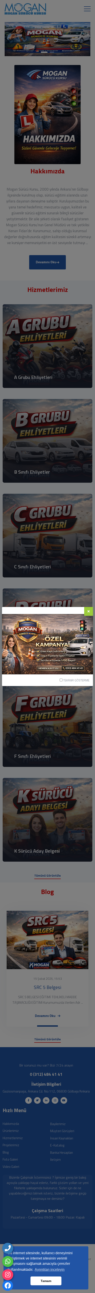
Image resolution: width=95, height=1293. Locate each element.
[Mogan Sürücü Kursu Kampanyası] (47, 644)
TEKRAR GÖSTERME (76, 680)
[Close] (88, 611)
